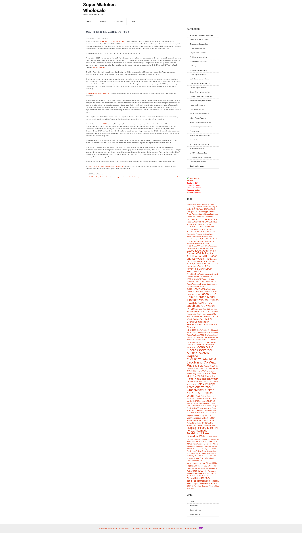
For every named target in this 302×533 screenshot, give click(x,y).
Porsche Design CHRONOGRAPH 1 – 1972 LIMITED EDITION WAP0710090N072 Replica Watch (202, 406)
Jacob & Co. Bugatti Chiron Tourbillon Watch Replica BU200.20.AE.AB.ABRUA (202, 286)
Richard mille (118, 21)
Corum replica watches (198, 74)
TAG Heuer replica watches (199, 144)
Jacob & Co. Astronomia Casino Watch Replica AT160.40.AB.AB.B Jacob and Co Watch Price (202, 254)
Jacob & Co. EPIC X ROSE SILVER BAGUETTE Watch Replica (202, 316)
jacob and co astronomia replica (186, 528)
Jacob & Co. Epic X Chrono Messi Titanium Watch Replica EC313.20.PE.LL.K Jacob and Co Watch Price (203, 301)
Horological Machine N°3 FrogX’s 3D (98, 93)
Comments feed (195, 510)
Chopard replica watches (198, 70)
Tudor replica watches (197, 148)
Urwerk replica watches (198, 162)
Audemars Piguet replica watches (201, 35)
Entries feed (194, 506)
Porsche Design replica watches (201, 127)
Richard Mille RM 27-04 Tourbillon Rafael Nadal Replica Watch (203, 481)
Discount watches (98, 67)
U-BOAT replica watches (198, 153)
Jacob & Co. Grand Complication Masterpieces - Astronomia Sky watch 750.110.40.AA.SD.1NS (202, 324)
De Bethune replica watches (199, 79)
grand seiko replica (105, 528)
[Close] (202, 174)
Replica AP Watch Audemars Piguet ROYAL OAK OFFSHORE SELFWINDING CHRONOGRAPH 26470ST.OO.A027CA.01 (201, 410)
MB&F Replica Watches (95, 174)
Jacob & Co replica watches (199, 114)
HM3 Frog (106, 124)
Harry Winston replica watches (200, 101)
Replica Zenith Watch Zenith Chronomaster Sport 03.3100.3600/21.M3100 (201, 460)
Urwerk (132, 21)
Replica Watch (195, 131)
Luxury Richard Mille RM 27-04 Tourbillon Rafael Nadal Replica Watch (202, 376)
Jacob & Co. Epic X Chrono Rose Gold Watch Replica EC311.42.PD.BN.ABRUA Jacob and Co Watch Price (202, 311)
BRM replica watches (197, 66)
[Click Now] (195, 181)
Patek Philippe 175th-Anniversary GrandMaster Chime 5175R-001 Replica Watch (201, 389)
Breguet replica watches (198, 53)
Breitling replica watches (198, 57)
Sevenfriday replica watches (199, 140)
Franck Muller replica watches (200, 83)
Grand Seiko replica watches (200, 92)
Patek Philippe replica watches (200, 122)
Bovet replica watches (197, 48)
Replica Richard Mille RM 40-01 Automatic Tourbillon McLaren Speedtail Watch (202, 432)
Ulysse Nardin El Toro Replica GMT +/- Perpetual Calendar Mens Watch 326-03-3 (203, 486)
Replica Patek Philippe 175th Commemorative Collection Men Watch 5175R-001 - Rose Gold (201, 418)
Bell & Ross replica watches (199, 40)
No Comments (103, 38)
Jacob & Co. (177, 177)
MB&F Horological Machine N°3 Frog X (113, 41)
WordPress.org (195, 514)
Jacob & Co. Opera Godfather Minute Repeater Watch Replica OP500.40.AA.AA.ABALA (202, 332)
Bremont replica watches (198, 61)
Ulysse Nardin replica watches (200, 157)
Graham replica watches (198, 88)
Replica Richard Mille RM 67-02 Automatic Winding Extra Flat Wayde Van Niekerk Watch (203, 439)
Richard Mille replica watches (200, 135)
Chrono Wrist (102, 21)
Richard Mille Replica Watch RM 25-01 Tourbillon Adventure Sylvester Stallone (202, 470)
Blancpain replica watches (199, 44)
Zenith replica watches (197, 166)
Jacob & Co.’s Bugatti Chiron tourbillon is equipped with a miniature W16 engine (113, 177)
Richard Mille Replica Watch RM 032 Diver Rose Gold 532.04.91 (202, 466)
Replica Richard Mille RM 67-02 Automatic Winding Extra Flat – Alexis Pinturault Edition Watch (202, 443)
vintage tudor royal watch (139, 528)
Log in (192, 501)
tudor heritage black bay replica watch (162, 528)
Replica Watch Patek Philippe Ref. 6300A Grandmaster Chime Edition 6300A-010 (202, 456)
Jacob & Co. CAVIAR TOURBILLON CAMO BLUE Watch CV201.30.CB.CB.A (202, 291)
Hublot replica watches (198, 105)
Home (88, 21)
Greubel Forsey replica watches (201, 96)
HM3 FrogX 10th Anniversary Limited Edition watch (106, 166)
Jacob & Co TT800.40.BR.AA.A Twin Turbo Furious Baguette (202, 371)
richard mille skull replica (121, 528)
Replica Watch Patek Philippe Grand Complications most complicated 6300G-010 (202, 451)
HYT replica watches (197, 109)
